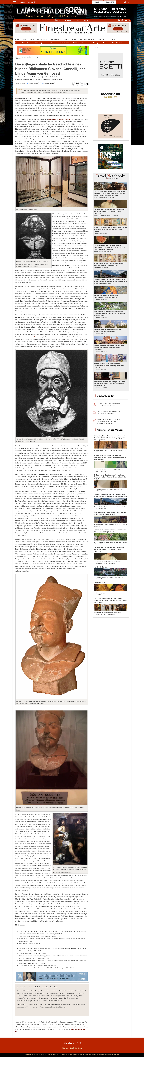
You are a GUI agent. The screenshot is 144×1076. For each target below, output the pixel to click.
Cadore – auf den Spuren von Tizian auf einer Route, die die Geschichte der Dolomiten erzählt (110, 280)
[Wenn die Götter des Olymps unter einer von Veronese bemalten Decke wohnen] (110, 258)
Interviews (51, 43)
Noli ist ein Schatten (101, 567)
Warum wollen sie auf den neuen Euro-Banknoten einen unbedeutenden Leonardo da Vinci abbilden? (110, 457)
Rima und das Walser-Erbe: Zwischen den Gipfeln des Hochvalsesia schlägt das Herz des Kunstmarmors (110, 313)
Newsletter (69, 20)
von (61, 119)
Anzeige (86, 20)
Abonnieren (110, 2)
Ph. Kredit (40, 704)
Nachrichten (20, 40)
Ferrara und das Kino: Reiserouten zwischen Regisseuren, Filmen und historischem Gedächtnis (109, 348)
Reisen (101, 40)
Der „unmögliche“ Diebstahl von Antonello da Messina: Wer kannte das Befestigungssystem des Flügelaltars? (109, 438)
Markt (104, 43)
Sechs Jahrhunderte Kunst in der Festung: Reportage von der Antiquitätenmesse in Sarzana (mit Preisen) (110, 600)
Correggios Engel (100, 583)
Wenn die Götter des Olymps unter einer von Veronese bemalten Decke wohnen (109, 264)
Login (97, 2)
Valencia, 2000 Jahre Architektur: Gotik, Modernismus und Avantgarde (107, 331)
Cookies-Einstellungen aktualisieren (102, 1054)
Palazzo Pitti (75, 948)
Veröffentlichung (93, 43)
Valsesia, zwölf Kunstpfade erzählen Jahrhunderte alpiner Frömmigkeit (106, 296)
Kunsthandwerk (78, 43)
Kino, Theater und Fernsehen (117, 43)
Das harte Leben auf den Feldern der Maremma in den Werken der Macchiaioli (110, 513)
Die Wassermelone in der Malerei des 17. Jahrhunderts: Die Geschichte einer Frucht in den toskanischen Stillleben (109, 247)
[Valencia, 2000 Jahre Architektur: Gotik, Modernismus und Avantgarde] (110, 324)
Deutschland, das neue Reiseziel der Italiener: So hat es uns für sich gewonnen (110, 531)
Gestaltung (112, 40)
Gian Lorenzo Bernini (32, 336)
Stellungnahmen (87, 40)
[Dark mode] (87, 84)
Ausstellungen (38, 43)
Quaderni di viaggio (42, 79)
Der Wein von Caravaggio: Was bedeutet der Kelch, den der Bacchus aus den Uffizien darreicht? (109, 211)
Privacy (91, 1054)
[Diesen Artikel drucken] (77, 84)
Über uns (58, 20)
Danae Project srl (84, 1054)
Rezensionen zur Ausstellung (63, 40)
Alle (16, 43)
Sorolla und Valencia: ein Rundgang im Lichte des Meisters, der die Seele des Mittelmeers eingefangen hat (109, 384)
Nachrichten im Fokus (64, 43)
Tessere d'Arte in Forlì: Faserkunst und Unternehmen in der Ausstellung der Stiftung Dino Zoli (109, 366)
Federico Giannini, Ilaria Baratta (28, 77)
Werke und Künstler (38, 40)
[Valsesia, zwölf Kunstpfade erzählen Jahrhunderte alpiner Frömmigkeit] (110, 290)
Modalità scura (115, 1054)
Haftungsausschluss (56, 79)
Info (78, 20)
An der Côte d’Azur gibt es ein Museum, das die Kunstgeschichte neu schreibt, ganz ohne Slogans (110, 229)
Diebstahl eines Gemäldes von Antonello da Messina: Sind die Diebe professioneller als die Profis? (110, 477)
